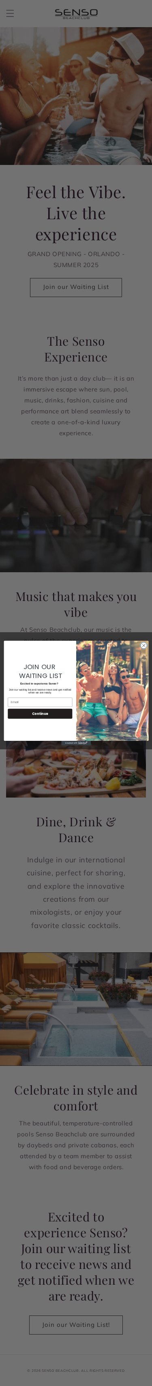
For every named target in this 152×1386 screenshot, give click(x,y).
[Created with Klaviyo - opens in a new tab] (76, 743)
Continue (40, 713)
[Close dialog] (143, 645)
